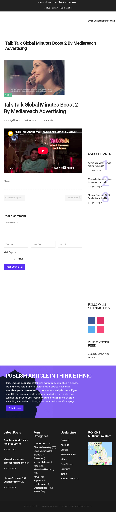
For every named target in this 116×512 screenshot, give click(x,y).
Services (65, 440)
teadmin (31, 120)
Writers (37, 491)
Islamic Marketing (42, 462)
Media (36, 465)
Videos (64, 459)
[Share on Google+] (20, 181)
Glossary (38, 458)
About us (47, 8)
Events (37, 454)
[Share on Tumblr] (28, 181)
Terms (64, 473)
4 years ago (96, 186)
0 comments (47, 120)
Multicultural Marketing (44, 469)
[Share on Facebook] (13, 181)
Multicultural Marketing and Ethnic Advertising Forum (67, 506)
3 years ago (96, 170)
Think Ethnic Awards (70, 478)
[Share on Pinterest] (31, 181)
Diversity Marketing (42, 447)
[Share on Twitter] (17, 181)
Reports (37, 480)
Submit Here (15, 408)
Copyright (65, 469)
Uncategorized (40, 487)
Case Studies (40, 443)
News (36, 476)
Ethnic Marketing (41, 451)
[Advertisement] (102, 102)
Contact (55, 8)
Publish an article (66, 8)
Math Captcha (10, 252)
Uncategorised (40, 484)
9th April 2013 (12, 120)
